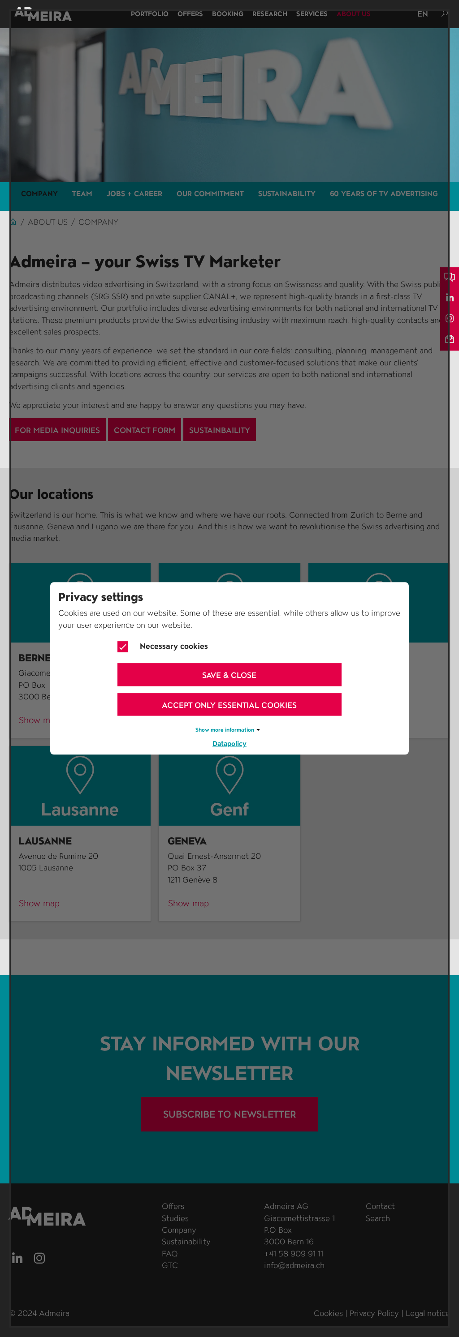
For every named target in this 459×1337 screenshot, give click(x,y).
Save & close (229, 675)
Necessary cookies (174, 646)
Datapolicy (229, 743)
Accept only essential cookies (229, 705)
